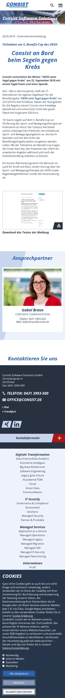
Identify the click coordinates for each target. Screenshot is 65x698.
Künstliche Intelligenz (32, 463)
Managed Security (32, 516)
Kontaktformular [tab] (28, 438)
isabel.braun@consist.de (35, 322)
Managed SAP (32, 548)
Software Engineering (32, 471)
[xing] (7, 424)
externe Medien (15, 658)
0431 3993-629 (37, 319)
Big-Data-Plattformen (32, 467)
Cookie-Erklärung (22, 616)
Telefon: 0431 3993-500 (27, 393)
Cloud (32, 484)
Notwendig (12, 655)
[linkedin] (17, 424)
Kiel (6, 407)
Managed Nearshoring (32, 556)
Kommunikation (32, 492)
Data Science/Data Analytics (32, 458)
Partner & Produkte (32, 520)
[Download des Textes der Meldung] (32, 210)
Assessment (32, 507)
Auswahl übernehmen (19, 691)
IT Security (32, 499)
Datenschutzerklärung (15, 648)
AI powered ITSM (32, 479)
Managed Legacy (32, 539)
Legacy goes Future (32, 475)
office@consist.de (24, 399)
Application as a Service (33, 531)
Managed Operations (32, 535)
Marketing (12, 666)
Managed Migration (32, 543)
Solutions (32, 511)
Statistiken (12, 662)
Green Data (32, 488)
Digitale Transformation (33, 454)
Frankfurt (10, 411)
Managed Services (32, 527)
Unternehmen (32, 563)
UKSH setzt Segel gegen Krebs (38, 98)
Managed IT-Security (33, 552)
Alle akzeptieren (19, 673)
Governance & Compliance (32, 503)
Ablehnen (19, 682)
